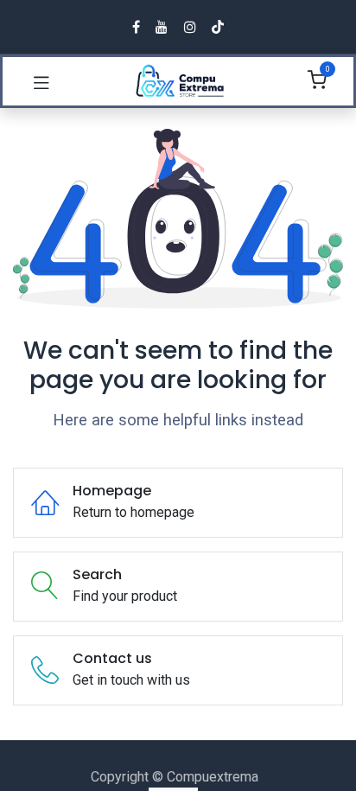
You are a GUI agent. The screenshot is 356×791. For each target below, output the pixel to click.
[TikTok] (217, 26)
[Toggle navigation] (41, 81)
